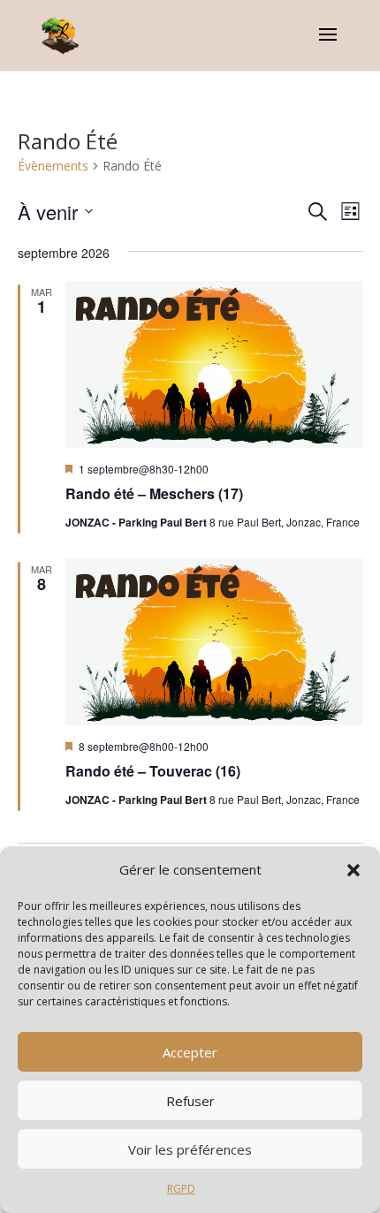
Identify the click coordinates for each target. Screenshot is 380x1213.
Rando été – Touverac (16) (152, 771)
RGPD (181, 1188)
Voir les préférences (190, 1149)
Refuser (190, 1101)
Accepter (190, 1052)
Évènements (53, 165)
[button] (353, 870)
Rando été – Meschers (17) (154, 493)
